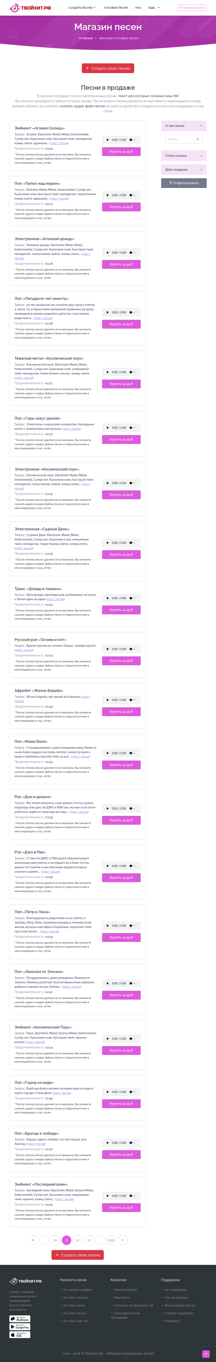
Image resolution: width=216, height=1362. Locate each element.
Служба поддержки (178, 1313)
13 (88, 1240)
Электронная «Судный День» (42, 529)
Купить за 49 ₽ (121, 152)
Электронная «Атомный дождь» (44, 239)
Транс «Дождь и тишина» (38, 588)
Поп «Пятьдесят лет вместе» (42, 298)
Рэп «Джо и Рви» (30, 852)
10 (55, 1240)
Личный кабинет (125, 1289)
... (44, 1240)
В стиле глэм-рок (76, 1297)
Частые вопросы (176, 1297)
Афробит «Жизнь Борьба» (39, 690)
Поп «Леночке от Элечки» (39, 971)
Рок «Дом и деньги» (33, 797)
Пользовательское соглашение (125, 1315)
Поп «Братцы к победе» (37, 1133)
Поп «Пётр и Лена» (32, 912)
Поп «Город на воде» (34, 1082)
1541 (111, 1240)
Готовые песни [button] (116, 7)
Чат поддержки (175, 1289)
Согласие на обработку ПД (133, 1305)
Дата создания (176, 169)
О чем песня (174, 126)
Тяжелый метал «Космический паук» (49, 358)
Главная (86, 38)
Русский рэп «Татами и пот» (40, 639)
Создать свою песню (110, 68)
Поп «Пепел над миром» (37, 183)
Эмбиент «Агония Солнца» (40, 128)
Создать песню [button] (81, 7)
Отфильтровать (186, 183)
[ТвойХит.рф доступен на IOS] (19, 1334)
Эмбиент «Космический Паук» (43, 1027)
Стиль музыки (176, 156)
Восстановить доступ (179, 1305)
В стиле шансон (74, 1313)
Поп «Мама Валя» (31, 741)
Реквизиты (172, 1321)
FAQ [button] (138, 7)
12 (77, 1240)
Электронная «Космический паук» (47, 469)
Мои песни (121, 1297)
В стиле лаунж (74, 1305)
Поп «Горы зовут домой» (38, 418)
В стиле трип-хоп (75, 1321)
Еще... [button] (152, 7)
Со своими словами (77, 1289)
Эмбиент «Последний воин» (41, 1184)
